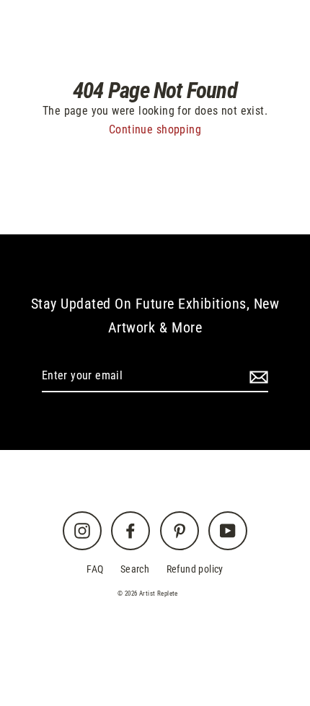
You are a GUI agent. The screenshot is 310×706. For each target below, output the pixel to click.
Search (134, 569)
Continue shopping (155, 129)
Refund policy (195, 569)
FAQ (95, 569)
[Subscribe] (256, 376)
